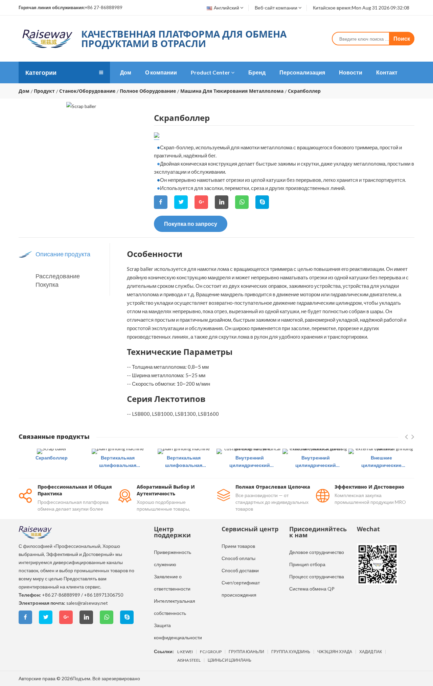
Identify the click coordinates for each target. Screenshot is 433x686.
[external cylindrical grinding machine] (381, 451)
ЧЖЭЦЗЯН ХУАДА (334, 652)
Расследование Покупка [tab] (58, 280)
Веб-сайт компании (276, 7)
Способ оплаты (238, 558)
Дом (125, 72)
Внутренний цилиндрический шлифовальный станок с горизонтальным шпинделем (249, 462)
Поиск (401, 38)
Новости (350, 72)
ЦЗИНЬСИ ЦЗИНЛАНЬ (229, 660)
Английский (226, 7)
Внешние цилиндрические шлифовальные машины (381, 462)
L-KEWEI (185, 652)
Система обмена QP (312, 589)
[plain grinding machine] (118, 451)
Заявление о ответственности (172, 583)
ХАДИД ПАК (370, 652)
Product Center (210, 72)
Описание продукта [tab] (63, 254)
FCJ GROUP (211, 652)
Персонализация (302, 72)
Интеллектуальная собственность (174, 607)
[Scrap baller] (52, 451)
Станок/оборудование (87, 91)
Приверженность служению (172, 558)
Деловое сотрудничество (316, 552)
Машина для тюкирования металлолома (231, 91)
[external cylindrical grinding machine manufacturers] (315, 451)
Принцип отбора (307, 564)
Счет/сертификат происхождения (241, 589)
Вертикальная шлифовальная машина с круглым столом (118, 462)
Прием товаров (238, 546)
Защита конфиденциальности (178, 631)
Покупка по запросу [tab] (190, 223)
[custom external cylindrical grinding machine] (249, 451)
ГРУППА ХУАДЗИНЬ (290, 652)
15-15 (156, 135)
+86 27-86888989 (61, 595)
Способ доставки (240, 570)
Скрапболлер (52, 457)
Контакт (386, 72)
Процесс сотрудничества (316, 576)
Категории (40, 72)
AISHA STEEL (189, 660)
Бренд (257, 72)
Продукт (44, 91)
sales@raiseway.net (87, 603)
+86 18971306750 (103, 595)
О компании (161, 72)
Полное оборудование (148, 91)
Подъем (81, 678)
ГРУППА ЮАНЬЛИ (246, 652)
